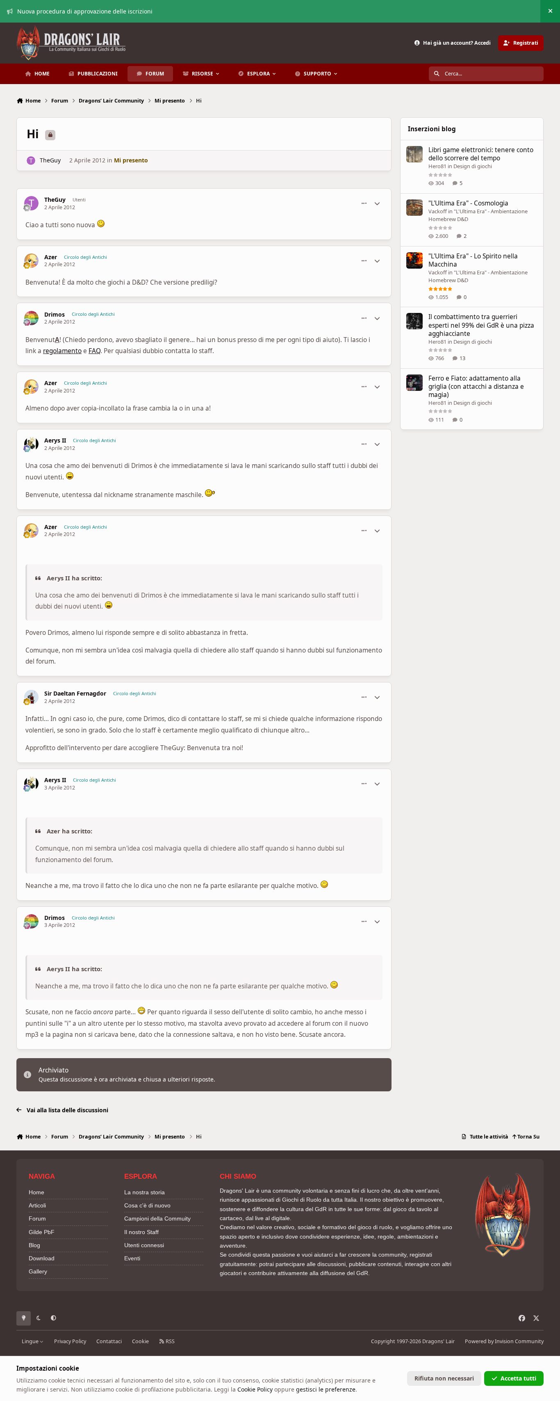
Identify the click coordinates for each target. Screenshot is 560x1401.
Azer (50, 257)
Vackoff (437, 211)
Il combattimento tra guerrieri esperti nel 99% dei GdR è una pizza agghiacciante (481, 325)
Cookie (140, 1341)
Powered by (504, 1341)
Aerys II (55, 440)
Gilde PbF (42, 1232)
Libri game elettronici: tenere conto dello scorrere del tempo (480, 154)
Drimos (54, 314)
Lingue (31, 1341)
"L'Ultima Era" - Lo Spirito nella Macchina (473, 260)
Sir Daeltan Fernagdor (75, 693)
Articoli (37, 1205)
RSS (169, 1341)
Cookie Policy (255, 1389)
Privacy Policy (70, 1341)
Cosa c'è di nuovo (147, 1205)
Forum (37, 1218)
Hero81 (437, 166)
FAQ (94, 351)
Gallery (38, 1271)
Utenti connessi (144, 1245)
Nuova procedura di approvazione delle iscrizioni (85, 11)
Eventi (132, 1258)
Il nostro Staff (141, 1232)
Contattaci (109, 1341)
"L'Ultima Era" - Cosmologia (468, 203)
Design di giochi (472, 166)
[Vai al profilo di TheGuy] (31, 160)
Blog (34, 1245)
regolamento (62, 351)
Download (42, 1258)
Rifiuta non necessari (444, 1378)
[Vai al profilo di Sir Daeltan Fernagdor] (31, 697)
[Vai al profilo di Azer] (31, 260)
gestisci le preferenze (325, 1389)
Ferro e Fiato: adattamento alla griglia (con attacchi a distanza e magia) (476, 386)
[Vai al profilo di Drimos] (31, 318)
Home (36, 1192)
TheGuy (50, 160)
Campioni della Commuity (157, 1218)
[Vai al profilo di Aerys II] (31, 444)
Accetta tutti (518, 1378)
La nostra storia (144, 1192)
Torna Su (528, 1136)
